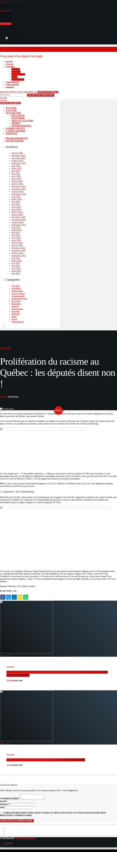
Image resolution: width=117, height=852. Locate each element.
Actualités (16, 288)
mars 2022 (16, 271)
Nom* (3, 801)
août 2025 (16, 166)
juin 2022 (15, 263)
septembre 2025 (18, 163)
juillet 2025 (16, 168)
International (17, 309)
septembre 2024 (18, 194)
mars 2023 (16, 240)
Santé (14, 316)
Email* (4, 804)
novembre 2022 (18, 250)
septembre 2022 (18, 255)
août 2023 (16, 227)
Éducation (16, 303)
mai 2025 (15, 173)
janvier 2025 (17, 184)
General (15, 306)
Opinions (15, 311)
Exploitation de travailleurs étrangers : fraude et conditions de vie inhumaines (45, 759)
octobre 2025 (17, 161)
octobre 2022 (17, 253)
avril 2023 (16, 237)
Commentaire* (10, 798)
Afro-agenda (17, 291)
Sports (14, 319)
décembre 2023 (18, 217)
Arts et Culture (18, 293)
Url (2, 807)
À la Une (15, 286)
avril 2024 (16, 207)
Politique (15, 314)
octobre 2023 (17, 222)
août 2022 (16, 258)
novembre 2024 (18, 189)
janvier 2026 (17, 153)
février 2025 (17, 181)
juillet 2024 (16, 199)
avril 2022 (16, 268)
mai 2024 (15, 204)
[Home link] (21, 56)
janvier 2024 (17, 214)
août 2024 (16, 196)
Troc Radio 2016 (25, 838)
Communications (19, 298)
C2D (14, 591)
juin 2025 (15, 171)
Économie (16, 301)
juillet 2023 (16, 230)
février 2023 (17, 243)
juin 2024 (15, 202)
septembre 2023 (18, 225)
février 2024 (17, 212)
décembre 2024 (18, 186)
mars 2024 (16, 209)
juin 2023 (15, 232)
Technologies (17, 321)
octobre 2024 (17, 191)
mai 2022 (15, 266)
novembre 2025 (18, 158)
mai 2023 (15, 235)
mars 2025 (16, 178)
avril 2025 (16, 176)
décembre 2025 (18, 155)
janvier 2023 (17, 245)
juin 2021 (15, 273)
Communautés (18, 296)
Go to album (5, 24)
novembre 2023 (18, 220)
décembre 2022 (18, 248)
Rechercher (40, 95)
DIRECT (47, 92)
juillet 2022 (16, 261)
